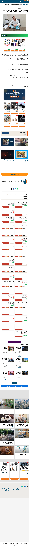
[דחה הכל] (27, 544)
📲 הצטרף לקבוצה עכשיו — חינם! (14, 278)
